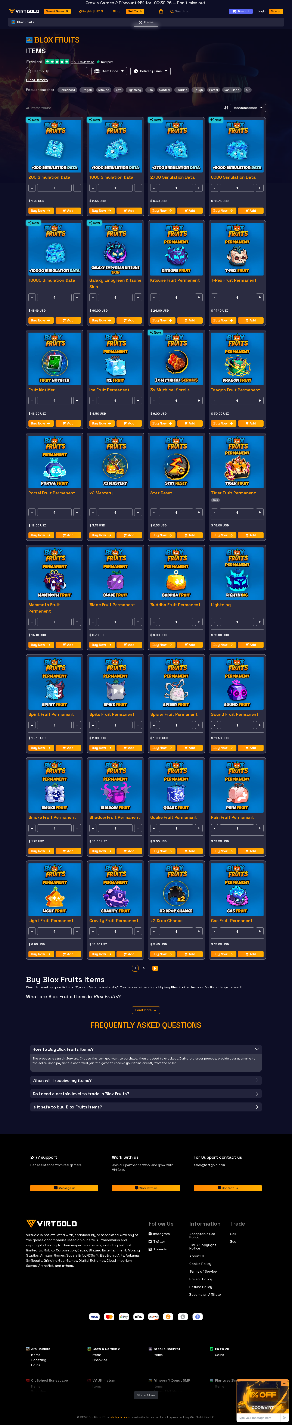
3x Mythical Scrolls (170, 390)
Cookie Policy (200, 1264)
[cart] (161, 11)
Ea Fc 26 (222, 1349)
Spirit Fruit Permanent (51, 714)
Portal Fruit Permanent (51, 493)
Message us (67, 1188)
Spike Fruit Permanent (111, 714)
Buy (233, 1241)
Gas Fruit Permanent (232, 920)
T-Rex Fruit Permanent (234, 280)
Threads (160, 1249)
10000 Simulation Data (51, 280)
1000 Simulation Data (111, 177)
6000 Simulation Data (233, 177)
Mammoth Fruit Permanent (44, 608)
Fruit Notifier (41, 390)
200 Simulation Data (49, 177)
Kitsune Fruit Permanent (175, 280)
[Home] (84, 1223)
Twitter (159, 1241)
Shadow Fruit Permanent (114, 817)
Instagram (161, 1234)
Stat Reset (161, 493)
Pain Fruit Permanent (232, 817)
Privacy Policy (200, 1279)
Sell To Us (135, 11)
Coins (35, 1365)
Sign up (276, 11)
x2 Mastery (101, 493)
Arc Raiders (40, 1349)
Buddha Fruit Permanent (175, 604)
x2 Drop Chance (166, 920)
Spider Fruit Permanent (174, 714)
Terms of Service (203, 1271)
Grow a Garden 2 (106, 1349)
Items (148, 22)
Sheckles (100, 1360)
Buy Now (38, 210)
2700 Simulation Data (172, 177)
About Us (196, 1256)
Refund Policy (200, 1287)
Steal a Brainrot (167, 1349)
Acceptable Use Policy (202, 1235)
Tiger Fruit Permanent (233, 493)
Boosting (38, 1360)
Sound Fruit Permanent (234, 714)
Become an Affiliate (205, 1294)
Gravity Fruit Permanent (114, 920)
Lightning (221, 604)
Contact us (230, 1188)
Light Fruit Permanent (51, 920)
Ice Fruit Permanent (109, 390)
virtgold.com (120, 1417)
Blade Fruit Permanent (112, 604)
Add (70, 210)
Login (261, 11)
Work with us (148, 1188)
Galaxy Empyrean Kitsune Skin (115, 283)
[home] (24, 11)
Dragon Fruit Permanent (235, 390)
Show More (146, 1395)
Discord (243, 11)
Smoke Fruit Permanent (52, 817)
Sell (233, 1234)
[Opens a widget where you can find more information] (263, 1401)
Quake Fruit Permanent (173, 817)
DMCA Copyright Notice (202, 1246)
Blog (116, 11)
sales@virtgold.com (209, 1165)
